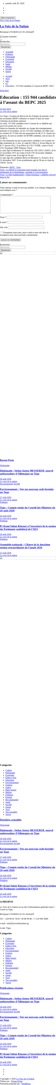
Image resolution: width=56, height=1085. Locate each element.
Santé (7, 64)
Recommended (11, 800)
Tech (7, 809)
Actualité (9, 52)
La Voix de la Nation (14, 26)
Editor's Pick (10, 777)
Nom (3, 217)
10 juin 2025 (5, 109)
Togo (18, 167)
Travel (8, 814)
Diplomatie (10, 57)
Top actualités (11, 812)
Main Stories (10, 790)
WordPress (26, 1084)
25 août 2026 (5, 553)
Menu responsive (8, 18)
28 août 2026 (5, 479)
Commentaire (6, 195)
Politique (9, 54)
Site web (3, 227)
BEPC (12, 167)
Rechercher (5, 41)
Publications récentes (11, 988)
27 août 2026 (5, 497)
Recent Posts (7, 460)
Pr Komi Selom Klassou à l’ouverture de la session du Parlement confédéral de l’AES (28, 528)
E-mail (3, 222)
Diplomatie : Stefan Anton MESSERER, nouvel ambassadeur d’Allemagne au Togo (26, 472)
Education (9, 62)
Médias (8, 66)
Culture (8, 770)
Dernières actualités (10, 819)
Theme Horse (17, 1081)
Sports (8, 71)
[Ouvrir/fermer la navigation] (1, 39)
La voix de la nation (8, 111)
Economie (9, 59)
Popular (8, 797)
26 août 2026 (5, 516)
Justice (8, 787)
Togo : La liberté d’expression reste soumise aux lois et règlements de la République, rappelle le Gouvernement (24, 171)
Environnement (6, 484)
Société (8, 69)
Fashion (8, 785)
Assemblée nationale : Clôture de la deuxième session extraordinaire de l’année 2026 (25, 546)
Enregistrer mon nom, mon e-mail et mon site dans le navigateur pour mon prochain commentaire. (24, 233)
